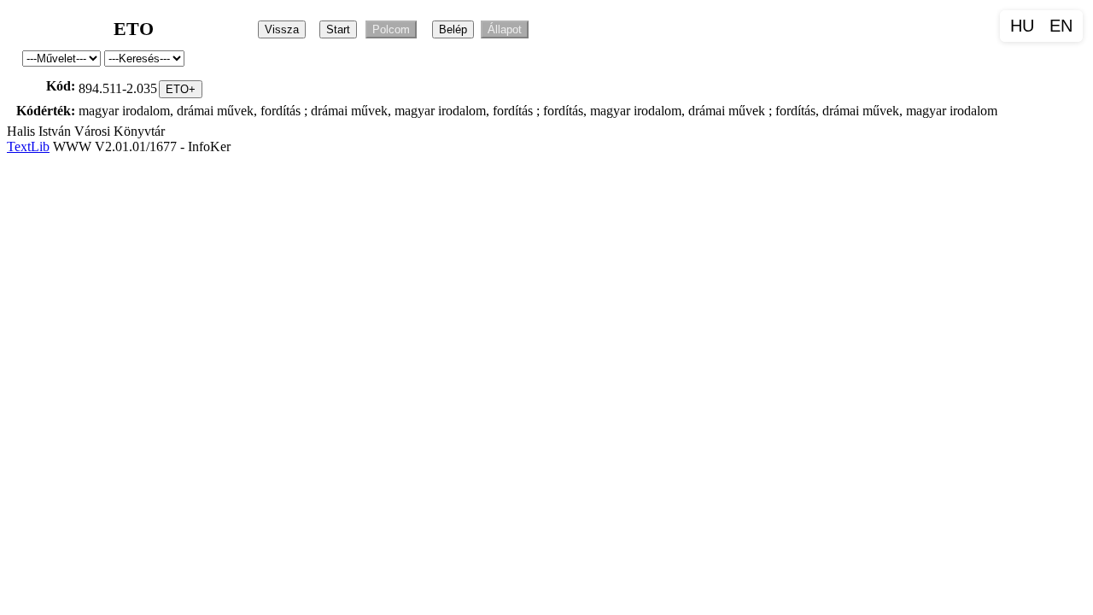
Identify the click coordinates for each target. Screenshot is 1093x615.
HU (1022, 25)
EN (1061, 25)
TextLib (28, 146)
